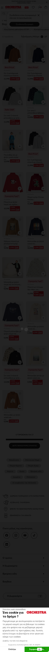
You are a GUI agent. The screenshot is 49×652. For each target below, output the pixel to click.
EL (40, 649)
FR (44, 649)
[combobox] (39, 649)
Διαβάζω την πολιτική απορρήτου (15, 641)
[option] (44, 649)
